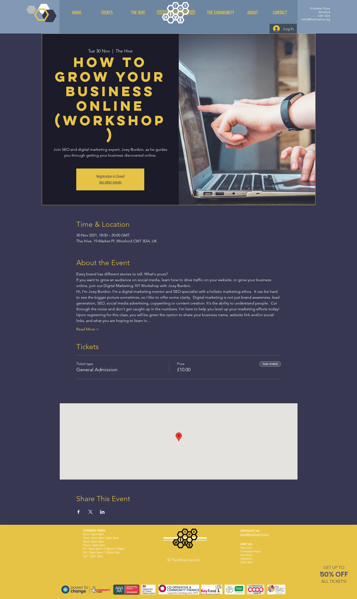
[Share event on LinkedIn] (102, 512)
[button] (333, 567)
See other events (110, 182)
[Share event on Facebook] (78, 512)
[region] (334, 575)
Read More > (87, 329)
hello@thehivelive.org (315, 19)
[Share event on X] (90, 512)
